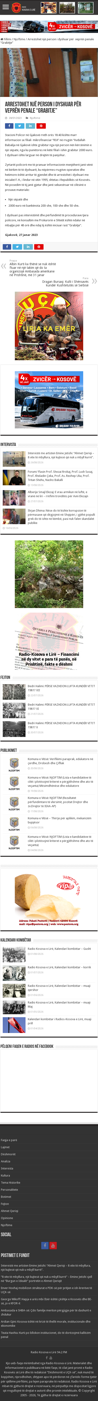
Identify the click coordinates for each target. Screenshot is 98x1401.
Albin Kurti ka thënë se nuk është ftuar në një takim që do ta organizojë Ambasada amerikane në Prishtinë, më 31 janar (33, 268)
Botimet (6, 1196)
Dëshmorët (8, 1154)
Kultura (5, 1175)
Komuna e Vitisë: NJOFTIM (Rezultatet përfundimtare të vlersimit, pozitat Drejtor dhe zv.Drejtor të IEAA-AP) (58, 802)
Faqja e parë (9, 1140)
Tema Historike (10, 1182)
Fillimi (7, 39)
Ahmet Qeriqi (9, 1211)
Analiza (5, 1161)
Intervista (7, 1168)
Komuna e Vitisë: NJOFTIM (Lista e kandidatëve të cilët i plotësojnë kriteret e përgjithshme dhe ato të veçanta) (60, 841)
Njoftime (19, 39)
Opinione (7, 1218)
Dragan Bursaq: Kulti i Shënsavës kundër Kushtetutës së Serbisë (65, 282)
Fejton (5, 1204)
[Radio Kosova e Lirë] (49, 8)
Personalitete (9, 1189)
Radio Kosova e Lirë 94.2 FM (49, 1352)
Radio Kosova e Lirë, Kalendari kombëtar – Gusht (59, 948)
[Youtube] (53, 1245)
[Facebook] (45, 1245)
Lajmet (5, 1147)
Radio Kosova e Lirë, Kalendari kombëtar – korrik (59, 967)
